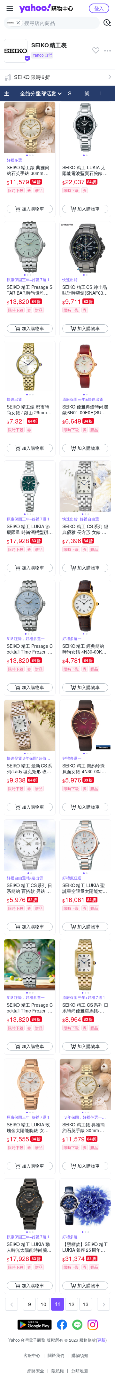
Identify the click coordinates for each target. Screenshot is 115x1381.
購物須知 (80, 1355)
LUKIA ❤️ (106, 93)
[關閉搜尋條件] (18, 23)
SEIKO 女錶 (74, 93)
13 (85, 1304)
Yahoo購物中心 (46, 8)
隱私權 (57, 1371)
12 (71, 1304)
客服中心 (32, 1355)
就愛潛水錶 (90, 93)
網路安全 (35, 1371)
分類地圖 (79, 1371)
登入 (99, 8)
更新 (101, 1340)
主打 (9, 93)
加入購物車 (33, 208)
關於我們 (56, 1355)
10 (43, 1304)
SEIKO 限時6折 (32, 77)
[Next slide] (51, 127)
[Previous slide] (8, 127)
